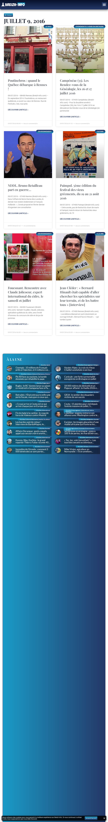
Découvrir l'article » (18, 110)
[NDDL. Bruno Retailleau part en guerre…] (28, 154)
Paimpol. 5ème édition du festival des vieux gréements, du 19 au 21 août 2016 (79, 191)
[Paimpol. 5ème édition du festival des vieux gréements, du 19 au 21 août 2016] (80, 154)
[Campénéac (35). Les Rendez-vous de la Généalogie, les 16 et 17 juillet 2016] (80, 49)
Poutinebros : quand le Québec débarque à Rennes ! (27, 84)
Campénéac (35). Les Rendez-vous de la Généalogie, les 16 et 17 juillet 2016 (76, 86)
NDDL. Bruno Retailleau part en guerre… (25, 187)
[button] (104, 4)
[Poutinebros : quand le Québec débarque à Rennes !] (28, 49)
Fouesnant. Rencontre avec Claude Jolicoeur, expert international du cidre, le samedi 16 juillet (27, 294)
